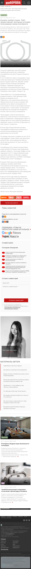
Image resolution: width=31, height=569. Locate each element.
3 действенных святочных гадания (12, 365)
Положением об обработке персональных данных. (12, 308)
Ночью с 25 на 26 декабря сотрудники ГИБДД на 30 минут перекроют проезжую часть (17, 271)
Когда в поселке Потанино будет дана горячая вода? (15, 253)
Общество (3, 541)
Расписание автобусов (6, 517)
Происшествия (5, 547)
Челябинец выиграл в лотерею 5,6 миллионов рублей (14, 260)
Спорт (2, 544)
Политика (15, 542)
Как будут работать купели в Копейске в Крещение (15, 263)
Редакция (3, 516)
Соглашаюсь (15, 565)
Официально (16, 547)
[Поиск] (24, 2)
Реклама (15, 516)
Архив (25, 516)
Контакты (9, 516)
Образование (16, 546)
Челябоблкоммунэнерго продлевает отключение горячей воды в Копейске (14, 490)
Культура (3, 542)
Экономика (16, 541)
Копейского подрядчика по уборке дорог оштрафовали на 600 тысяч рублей (15, 256)
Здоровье (3, 546)
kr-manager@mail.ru (10, 533)
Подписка (20, 516)
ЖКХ (14, 544)
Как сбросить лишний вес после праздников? (15, 369)
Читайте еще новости (11, 203)
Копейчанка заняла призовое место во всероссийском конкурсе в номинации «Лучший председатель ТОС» (15, 267)
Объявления (4, 549)
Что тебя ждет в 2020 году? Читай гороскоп (14, 391)
